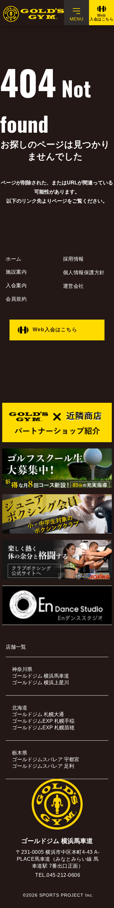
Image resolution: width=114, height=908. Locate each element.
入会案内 (16, 285)
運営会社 (73, 286)
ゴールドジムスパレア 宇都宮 (45, 759)
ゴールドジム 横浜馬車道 (40, 676)
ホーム (14, 259)
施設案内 (16, 272)
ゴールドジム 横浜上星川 (40, 682)
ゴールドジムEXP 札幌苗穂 (43, 727)
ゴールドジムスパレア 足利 (43, 766)
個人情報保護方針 (84, 272)
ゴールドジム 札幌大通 (38, 714)
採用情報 (73, 259)
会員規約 (16, 299)
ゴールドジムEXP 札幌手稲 (43, 721)
